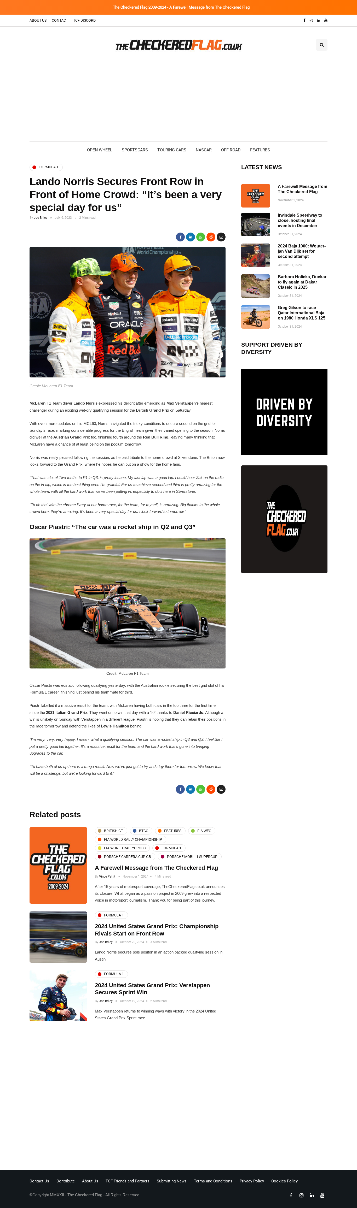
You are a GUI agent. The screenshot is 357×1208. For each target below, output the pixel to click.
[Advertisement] (178, 102)
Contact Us (39, 1181)
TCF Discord (84, 20)
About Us (38, 20)
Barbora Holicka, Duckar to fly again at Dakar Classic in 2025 (302, 282)
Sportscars (135, 149)
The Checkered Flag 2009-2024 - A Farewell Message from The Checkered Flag (181, 7)
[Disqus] (128, 1097)
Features (260, 149)
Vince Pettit (107, 876)
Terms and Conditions (213, 1181)
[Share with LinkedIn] (190, 237)
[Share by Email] (221, 237)
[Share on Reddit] (210, 237)
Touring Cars (171, 149)
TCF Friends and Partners (127, 1181)
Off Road (231, 149)
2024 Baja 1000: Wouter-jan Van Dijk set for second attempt (302, 251)
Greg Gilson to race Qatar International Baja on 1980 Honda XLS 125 (301, 312)
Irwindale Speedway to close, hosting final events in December (300, 220)
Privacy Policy (252, 1181)
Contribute (65, 1181)
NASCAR (204, 149)
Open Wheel (99, 149)
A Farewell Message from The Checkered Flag (156, 867)
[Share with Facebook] (180, 237)
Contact (60, 20)
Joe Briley (40, 218)
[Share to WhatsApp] (200, 237)
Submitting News (172, 1181)
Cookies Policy (284, 1181)
